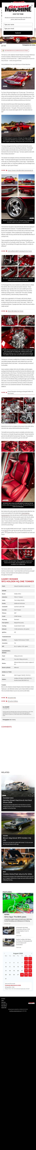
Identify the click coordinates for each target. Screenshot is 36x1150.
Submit (18, 33)
